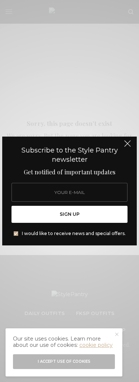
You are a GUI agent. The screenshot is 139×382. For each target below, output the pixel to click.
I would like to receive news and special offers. (74, 233)
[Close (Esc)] (127, 146)
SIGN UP (70, 214)
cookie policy (96, 345)
